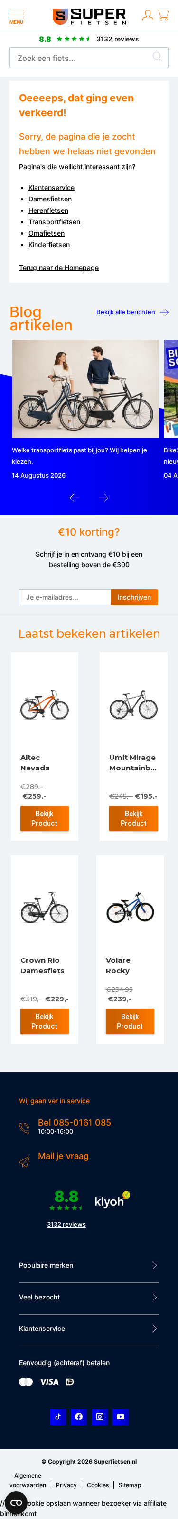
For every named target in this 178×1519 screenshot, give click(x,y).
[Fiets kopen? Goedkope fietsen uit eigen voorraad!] (89, 23)
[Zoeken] (157, 58)
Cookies (98, 1485)
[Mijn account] (147, 19)
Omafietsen (46, 233)
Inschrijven (134, 597)
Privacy (66, 1485)
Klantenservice (51, 187)
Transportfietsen (54, 222)
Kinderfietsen (49, 244)
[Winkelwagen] (163, 19)
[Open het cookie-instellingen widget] (16, 1502)
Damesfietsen (50, 199)
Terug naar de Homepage (59, 267)
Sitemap (130, 1485)
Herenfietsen (48, 210)
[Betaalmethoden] (26, 1384)
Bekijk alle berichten (125, 312)
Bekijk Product (44, 818)
